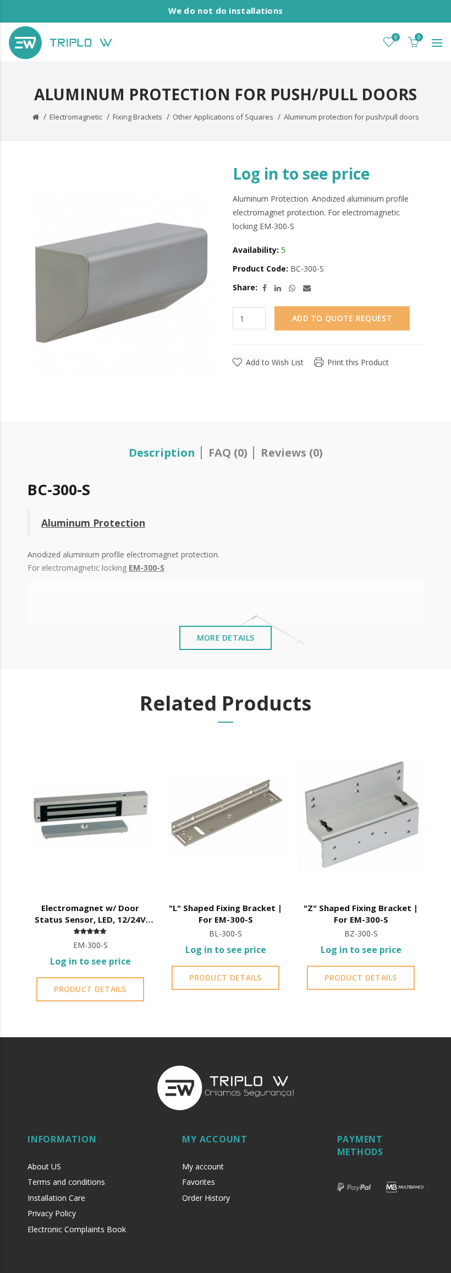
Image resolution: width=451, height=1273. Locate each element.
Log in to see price (301, 173)
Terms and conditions (66, 1182)
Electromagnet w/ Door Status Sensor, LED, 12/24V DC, (90, 914)
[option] (90, 873)
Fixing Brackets (137, 117)
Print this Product (358, 362)
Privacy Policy (52, 1213)
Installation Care (56, 1198)
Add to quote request (342, 318)
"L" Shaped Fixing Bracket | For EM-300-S (225, 913)
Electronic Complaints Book (77, 1229)
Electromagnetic (76, 117)
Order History (206, 1198)
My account (203, 1166)
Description (162, 452)
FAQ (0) (228, 452)
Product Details (90, 989)
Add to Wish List (275, 362)
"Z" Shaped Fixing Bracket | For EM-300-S (361, 913)
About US (44, 1166)
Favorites (198, 1182)
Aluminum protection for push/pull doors (351, 117)
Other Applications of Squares (223, 117)
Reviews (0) (292, 452)
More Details (226, 637)
